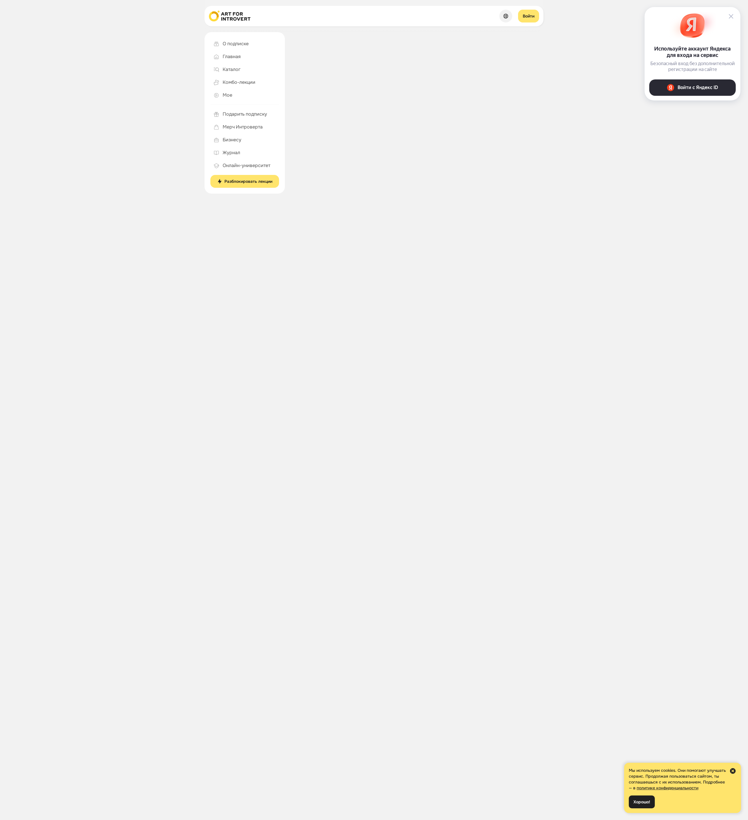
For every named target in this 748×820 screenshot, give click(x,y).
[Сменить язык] (505, 16)
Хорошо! (641, 802)
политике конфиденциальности (667, 788)
